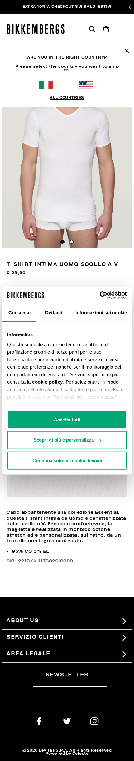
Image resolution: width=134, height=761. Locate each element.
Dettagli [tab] (53, 312)
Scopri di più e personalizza (63, 440)
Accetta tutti (67, 419)
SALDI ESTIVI (97, 7)
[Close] (128, 7)
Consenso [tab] (19, 312)
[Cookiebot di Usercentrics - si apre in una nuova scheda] (99, 295)
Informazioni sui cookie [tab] (101, 312)
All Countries (67, 98)
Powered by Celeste (67, 754)
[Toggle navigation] (122, 29)
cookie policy (47, 382)
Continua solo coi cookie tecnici (67, 460)
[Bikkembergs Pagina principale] (38, 29)
